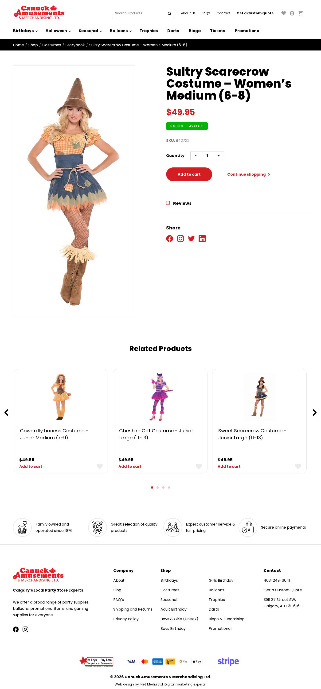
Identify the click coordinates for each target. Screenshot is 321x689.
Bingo (195, 31)
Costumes (51, 45)
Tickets (217, 31)
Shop (33, 45)
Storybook (75, 45)
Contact (224, 13)
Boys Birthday (173, 628)
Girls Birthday (221, 580)
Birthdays (23, 31)
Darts (173, 31)
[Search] (169, 13)
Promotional (248, 31)
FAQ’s (206, 13)
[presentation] (6, 412)
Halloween (56, 31)
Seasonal (88, 31)
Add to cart (189, 174)
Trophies (149, 31)
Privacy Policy (126, 619)
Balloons (119, 31)
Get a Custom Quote (255, 13)
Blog (117, 590)
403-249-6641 (277, 580)
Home (18, 45)
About (119, 580)
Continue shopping (246, 174)
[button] (152, 487)
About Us (188, 13)
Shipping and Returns (132, 609)
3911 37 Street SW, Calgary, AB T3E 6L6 (282, 603)
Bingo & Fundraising (226, 619)
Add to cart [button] (30, 466)
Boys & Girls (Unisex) (179, 619)
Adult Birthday (173, 609)
